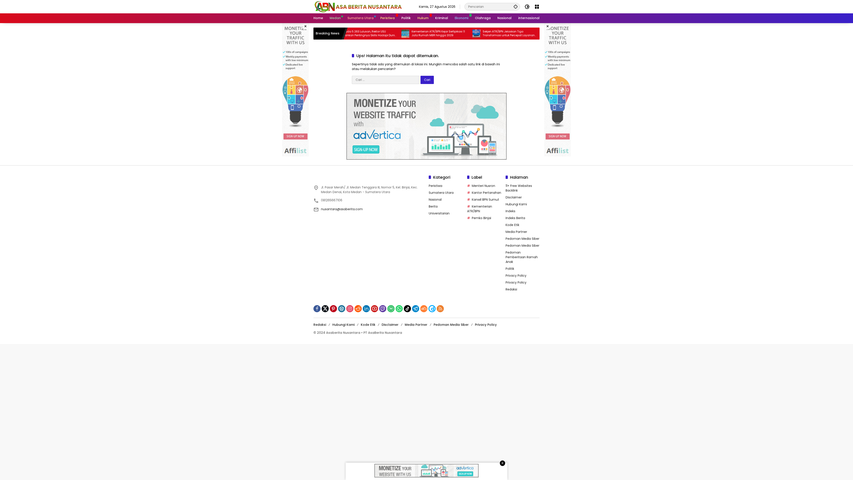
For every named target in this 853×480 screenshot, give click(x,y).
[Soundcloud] (423, 308)
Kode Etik (512, 225)
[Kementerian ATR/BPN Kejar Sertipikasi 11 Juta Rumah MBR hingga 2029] (384, 34)
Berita (433, 206)
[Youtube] (374, 308)
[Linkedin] (366, 308)
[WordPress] (341, 308)
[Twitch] (382, 308)
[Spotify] (391, 308)
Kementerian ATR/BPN (479, 208)
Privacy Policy (516, 275)
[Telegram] (415, 308)
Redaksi (511, 289)
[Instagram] (349, 308)
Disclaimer (514, 197)
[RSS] (440, 308)
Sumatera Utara (441, 192)
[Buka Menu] (537, 6)
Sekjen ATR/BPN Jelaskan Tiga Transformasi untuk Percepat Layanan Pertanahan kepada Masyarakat (487, 33)
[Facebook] (317, 308)
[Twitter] (325, 308)
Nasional (435, 199)
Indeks (510, 211)
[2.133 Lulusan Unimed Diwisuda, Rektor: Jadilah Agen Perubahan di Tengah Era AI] (526, 34)
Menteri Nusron (483, 186)
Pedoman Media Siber (522, 238)
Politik (510, 268)
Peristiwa (435, 186)
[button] (515, 6)
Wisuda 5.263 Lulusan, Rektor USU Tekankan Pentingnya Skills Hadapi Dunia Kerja (347, 33)
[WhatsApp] (399, 308)
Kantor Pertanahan (486, 192)
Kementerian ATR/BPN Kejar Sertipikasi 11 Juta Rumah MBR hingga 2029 (417, 33)
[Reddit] (358, 308)
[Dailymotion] (432, 308)
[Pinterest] (333, 308)
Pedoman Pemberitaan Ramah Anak (522, 257)
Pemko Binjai (481, 218)
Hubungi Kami (516, 204)
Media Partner (516, 232)
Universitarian (439, 213)
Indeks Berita (515, 218)
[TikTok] (407, 308)
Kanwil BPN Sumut (485, 199)
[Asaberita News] (357, 6)
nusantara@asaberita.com (342, 209)
